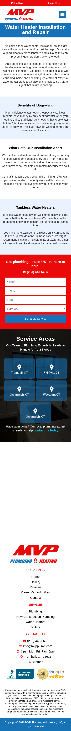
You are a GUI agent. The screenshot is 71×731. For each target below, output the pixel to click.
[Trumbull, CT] (19, 367)
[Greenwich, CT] (19, 389)
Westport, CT (51, 394)
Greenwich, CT (19, 394)
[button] (62, 14)
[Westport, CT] (51, 389)
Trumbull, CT (19, 372)
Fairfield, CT (51, 372)
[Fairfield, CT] (51, 367)
